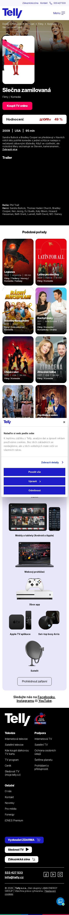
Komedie (52, 24)
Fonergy (9, 814)
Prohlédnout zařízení (34, 681)
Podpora (40, 733)
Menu (57, 13)
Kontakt (43, 3)
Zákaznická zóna (30, 3)
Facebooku (46, 697)
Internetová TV (43, 738)
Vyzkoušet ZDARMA (21, 840)
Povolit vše (34, 472)
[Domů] (12, 13)
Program (29, 24)
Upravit (33, 481)
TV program (12, 759)
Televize (17, 24)
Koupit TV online (17, 106)
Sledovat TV (16, 849)
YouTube (45, 701)
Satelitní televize (14, 744)
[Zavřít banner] (64, 422)
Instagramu (25, 701)
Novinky (9, 802)
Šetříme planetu (43, 759)
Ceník (8, 765)
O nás (8, 791)
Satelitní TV (41, 744)
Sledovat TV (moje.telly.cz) (13, 773)
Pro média (10, 808)
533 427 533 (14, 872)
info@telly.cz (14, 877)
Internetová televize (16, 738)
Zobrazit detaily (50, 462)
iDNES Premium (14, 820)
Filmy (40, 24)
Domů (5, 24)
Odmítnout (35, 490)
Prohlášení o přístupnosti (41, 767)
